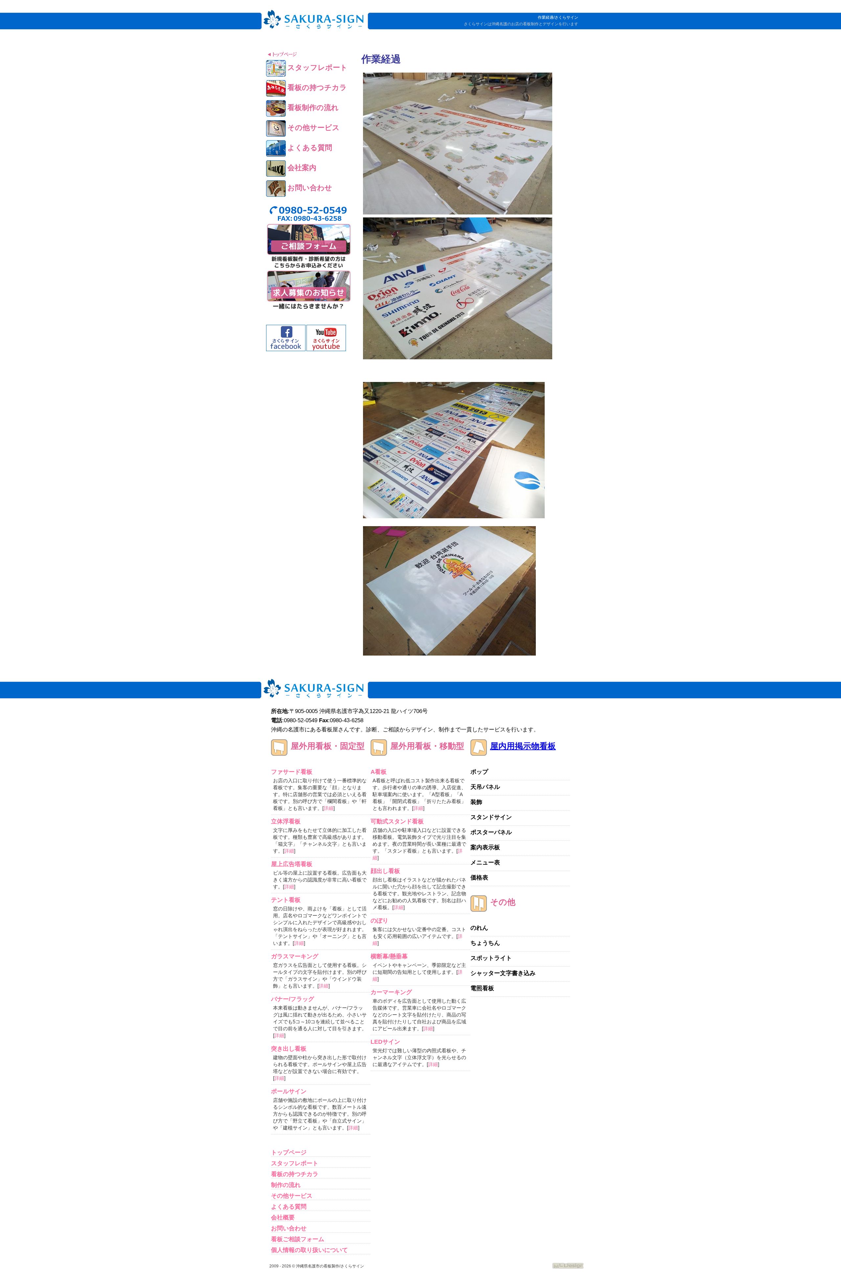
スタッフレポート (294, 1163)
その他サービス (291, 1196)
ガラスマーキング (294, 956)
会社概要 (283, 1217)
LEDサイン (385, 1041)
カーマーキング (391, 992)
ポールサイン (289, 1091)
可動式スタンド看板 (397, 821)
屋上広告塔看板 (291, 864)
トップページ (289, 1152)
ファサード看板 (291, 772)
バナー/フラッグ (292, 999)
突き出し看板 (289, 1048)
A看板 (379, 772)
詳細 (328, 808)
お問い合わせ (289, 1228)
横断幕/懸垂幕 (389, 956)
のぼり (379, 920)
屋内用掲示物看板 (523, 745)
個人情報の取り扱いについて (309, 1250)
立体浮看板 (286, 821)
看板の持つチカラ (294, 1174)
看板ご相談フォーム (297, 1239)
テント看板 (286, 900)
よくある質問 (289, 1206)
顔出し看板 (385, 871)
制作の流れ (286, 1185)
